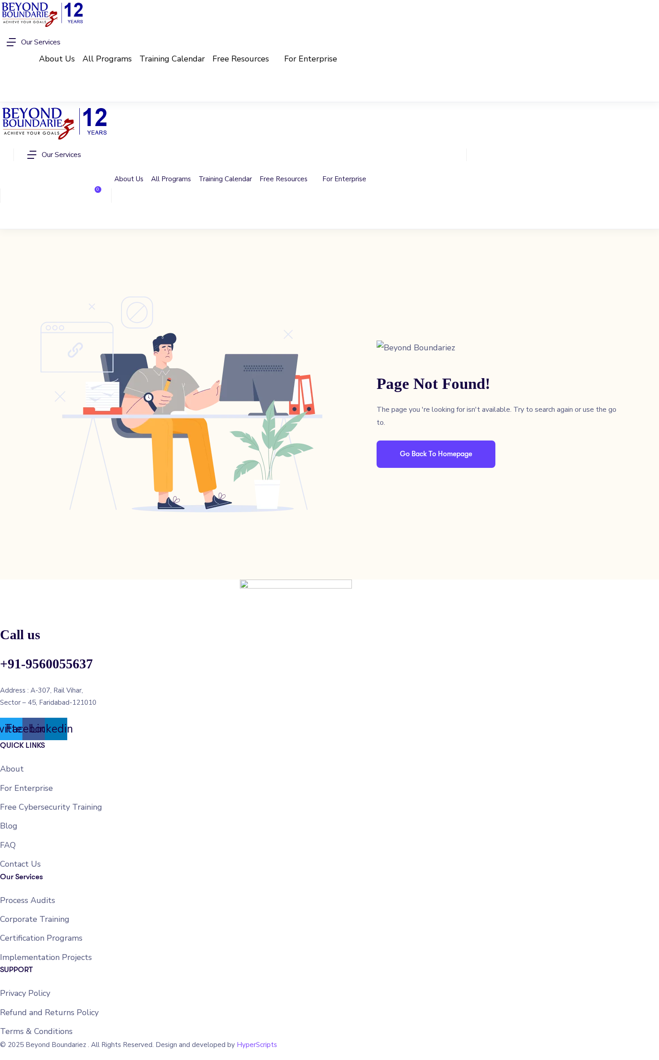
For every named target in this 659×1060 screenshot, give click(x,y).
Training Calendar (172, 58)
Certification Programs (41, 938)
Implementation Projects (46, 957)
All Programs (107, 58)
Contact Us (20, 864)
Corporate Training (34, 919)
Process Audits (27, 900)
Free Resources (241, 58)
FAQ (8, 845)
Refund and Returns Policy (49, 1012)
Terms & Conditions (36, 1031)
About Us (57, 58)
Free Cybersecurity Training (51, 807)
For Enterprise (310, 58)
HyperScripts (257, 1044)
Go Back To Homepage (436, 454)
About (12, 768)
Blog (8, 825)
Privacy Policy (25, 993)
